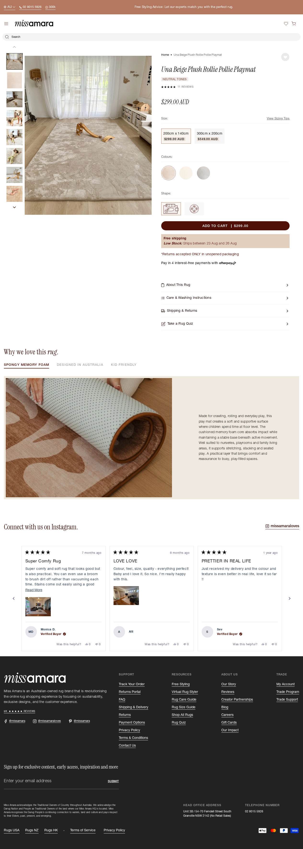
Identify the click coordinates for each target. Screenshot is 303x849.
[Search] (7, 37)
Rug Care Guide (184, 699)
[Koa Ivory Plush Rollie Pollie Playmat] (186, 173)
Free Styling (181, 684)
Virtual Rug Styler (185, 692)
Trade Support (287, 699)
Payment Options (132, 722)
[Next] (289, 598)
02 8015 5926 (254, 811)
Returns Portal (130, 692)
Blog (224, 707)
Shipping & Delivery (133, 707)
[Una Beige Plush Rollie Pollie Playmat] (171, 208)
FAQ (122, 699)
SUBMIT (113, 781)
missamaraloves (285, 526)
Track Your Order (132, 684)
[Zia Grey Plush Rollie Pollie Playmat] (203, 173)
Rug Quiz (179, 722)
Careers (227, 715)
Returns (125, 715)
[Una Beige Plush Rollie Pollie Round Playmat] (194, 208)
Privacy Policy (129, 730)
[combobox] (151, 37)
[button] (294, 24)
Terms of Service (83, 830)
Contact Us (127, 745)
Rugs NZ (32, 830)
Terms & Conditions (133, 738)
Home (165, 54)
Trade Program (287, 692)
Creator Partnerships (237, 699)
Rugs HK (51, 830)
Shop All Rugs (182, 715)
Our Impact (230, 730)
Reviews (227, 692)
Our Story (228, 684)
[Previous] (13, 598)
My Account (285, 684)
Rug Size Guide (183, 707)
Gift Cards (229, 722)
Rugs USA (11, 830)
